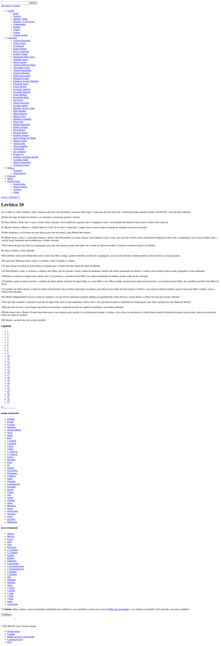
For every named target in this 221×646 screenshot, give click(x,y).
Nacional (17, 170)
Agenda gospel (20, 35)
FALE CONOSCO (10, 197)
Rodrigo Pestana (21, 135)
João (9, 542)
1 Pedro (11, 588)
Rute (9, 438)
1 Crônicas (12, 451)
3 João (10, 598)
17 (8, 375)
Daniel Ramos (20, 48)
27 (8, 402)
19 (8, 380)
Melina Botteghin (21, 124)
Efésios (10, 558)
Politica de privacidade (118, 609)
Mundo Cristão (20, 19)
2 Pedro (11, 590)
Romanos (11, 547)
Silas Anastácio (20, 146)
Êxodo (10, 421)
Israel (15, 13)
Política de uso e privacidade (20, 636)
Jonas (9, 503)
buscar (33, 3)
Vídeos (16, 29)
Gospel (10, 10)
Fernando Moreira (21, 92)
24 (8, 394)
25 (8, 396)
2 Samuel (11, 443)
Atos (9, 544)
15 (8, 369)
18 (8, 377)
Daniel (10, 489)
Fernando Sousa (21, 84)
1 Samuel (11, 440)
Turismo (17, 189)
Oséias (10, 492)
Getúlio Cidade (20, 54)
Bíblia (10, 178)
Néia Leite (18, 122)
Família (16, 27)
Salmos (10, 468)
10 (8, 356)
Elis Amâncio (19, 151)
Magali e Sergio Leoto (23, 108)
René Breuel (19, 130)
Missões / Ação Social (23, 21)
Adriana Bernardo (21, 40)
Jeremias (11, 481)
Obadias (11, 500)
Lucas (10, 539)
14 (8, 367)
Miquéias (11, 505)
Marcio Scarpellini (22, 162)
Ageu (9, 516)
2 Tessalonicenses (15, 569)
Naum (10, 508)
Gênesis (11, 419)
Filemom (11, 579)
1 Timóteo (12, 571)
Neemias (11, 459)
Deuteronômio (14, 430)
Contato (11, 634)
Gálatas (10, 555)
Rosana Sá (18, 154)
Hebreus (11, 582)
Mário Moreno (20, 113)
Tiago (10, 585)
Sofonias (11, 514)
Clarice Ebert (19, 43)
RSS (9, 642)
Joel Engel (18, 100)
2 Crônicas (12, 454)
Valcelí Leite (19, 143)
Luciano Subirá (20, 105)
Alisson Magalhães (22, 70)
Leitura (16, 32)
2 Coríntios (12, 552)
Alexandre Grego (21, 67)
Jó (8, 465)
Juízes (10, 435)
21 (8, 386)
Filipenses (12, 560)
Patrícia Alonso (20, 127)
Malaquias (12, 522)
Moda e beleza (20, 186)
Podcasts (11, 176)
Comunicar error (15, 639)
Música (10, 168)
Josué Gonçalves (21, 103)
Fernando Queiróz (22, 89)
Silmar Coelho (20, 140)
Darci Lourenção (21, 51)
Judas (9, 601)
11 (8, 358)
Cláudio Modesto (21, 73)
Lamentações (13, 484)
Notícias (17, 16)
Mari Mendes (19, 111)
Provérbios (12, 470)
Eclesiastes (12, 473)
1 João (10, 593)
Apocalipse (12, 604)
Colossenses (13, 563)
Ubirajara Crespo (21, 165)
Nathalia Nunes (20, 59)
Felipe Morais (19, 86)
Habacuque (12, 511)
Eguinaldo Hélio (21, 97)
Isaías (9, 478)
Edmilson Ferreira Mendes (25, 81)
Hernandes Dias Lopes (24, 57)
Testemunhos (19, 24)
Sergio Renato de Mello (24, 138)
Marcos (10, 536)
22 (8, 388)
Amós (10, 497)
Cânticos (11, 476)
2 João (10, 596)
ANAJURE (19, 149)
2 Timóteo (12, 574)
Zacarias (11, 519)
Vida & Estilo (13, 181)
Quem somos (13, 631)
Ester (9, 462)
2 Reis (10, 449)
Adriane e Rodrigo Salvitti (25, 157)
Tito (9, 577)
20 (8, 383)
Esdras (10, 457)
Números (11, 427)
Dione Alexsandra (21, 75)
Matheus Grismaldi (22, 119)
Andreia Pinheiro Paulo (24, 65)
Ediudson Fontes (21, 78)
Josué (9, 432)
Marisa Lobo (19, 116)
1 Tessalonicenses (15, 566)
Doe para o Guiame (10, 5)
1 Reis (10, 446)
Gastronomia (19, 184)
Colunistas (12, 38)
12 (8, 361)
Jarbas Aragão (20, 62)
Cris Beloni (18, 46)
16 (8, 372)
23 (8, 391)
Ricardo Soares (20, 132)
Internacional (19, 173)
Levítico (11, 424)
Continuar (6, 615)
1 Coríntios (12, 550)
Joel (9, 495)
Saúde (16, 192)
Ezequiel (11, 486)
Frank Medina (20, 94)
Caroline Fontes (20, 159)
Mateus (10, 533)
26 (8, 399)
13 (8, 364)
